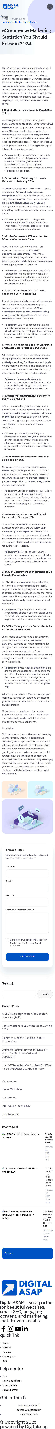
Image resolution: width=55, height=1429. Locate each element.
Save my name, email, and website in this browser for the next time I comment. (28, 942)
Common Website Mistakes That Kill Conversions (23, 1039)
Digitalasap (36, 1427)
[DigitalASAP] (10, 7)
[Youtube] (17, 1329)
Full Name (11, 866)
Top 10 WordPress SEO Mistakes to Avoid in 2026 (27, 1027)
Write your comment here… (20, 910)
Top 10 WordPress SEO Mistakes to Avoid (49, 1177)
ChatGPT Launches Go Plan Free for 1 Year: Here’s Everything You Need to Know (27, 1067)
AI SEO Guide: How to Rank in (49, 1138)
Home (5, 18)
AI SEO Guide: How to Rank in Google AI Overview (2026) (25, 1015)
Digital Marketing (12, 1089)
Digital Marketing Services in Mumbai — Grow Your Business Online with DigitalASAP (25, 1053)
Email (9, 881)
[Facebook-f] (3, 1329)
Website (10, 895)
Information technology (16, 1106)
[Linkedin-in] (25, 1329)
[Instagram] (10, 1329)
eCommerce (18, 18)
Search (8, 983)
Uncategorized (10, 1114)
